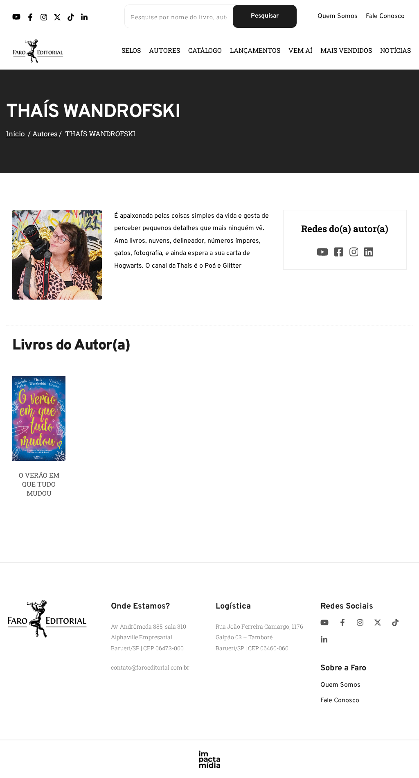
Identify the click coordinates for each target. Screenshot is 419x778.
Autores (44, 133)
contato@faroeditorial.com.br (150, 667)
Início (15, 133)
